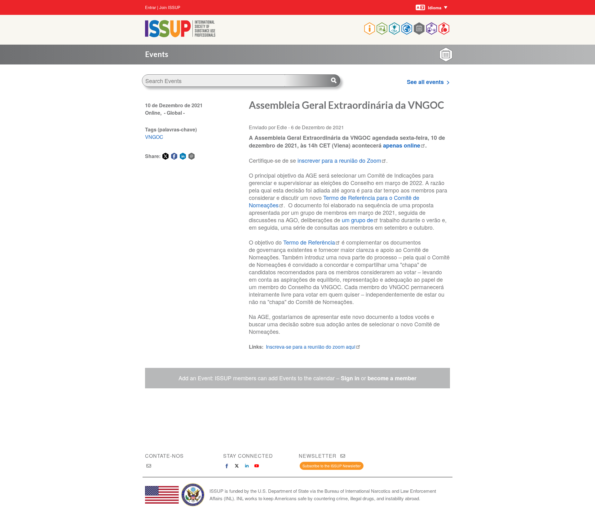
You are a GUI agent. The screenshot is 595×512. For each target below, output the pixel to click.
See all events (425, 82)
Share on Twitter (165, 156)
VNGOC (154, 136)
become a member (392, 378)
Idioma (434, 8)
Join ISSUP (169, 7)
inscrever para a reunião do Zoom (339, 160)
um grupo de (357, 220)
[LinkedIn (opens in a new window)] (246, 466)
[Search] (312, 80)
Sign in (350, 378)
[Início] (180, 35)
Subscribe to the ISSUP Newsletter (331, 465)
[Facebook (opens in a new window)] (227, 466)
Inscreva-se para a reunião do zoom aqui (310, 346)
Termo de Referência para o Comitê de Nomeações (334, 201)
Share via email (191, 156)
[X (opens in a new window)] (236, 466)
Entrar (150, 7)
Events (156, 54)
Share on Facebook (174, 156)
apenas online (401, 145)
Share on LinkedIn (183, 156)
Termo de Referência (309, 242)
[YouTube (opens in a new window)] (256, 466)
